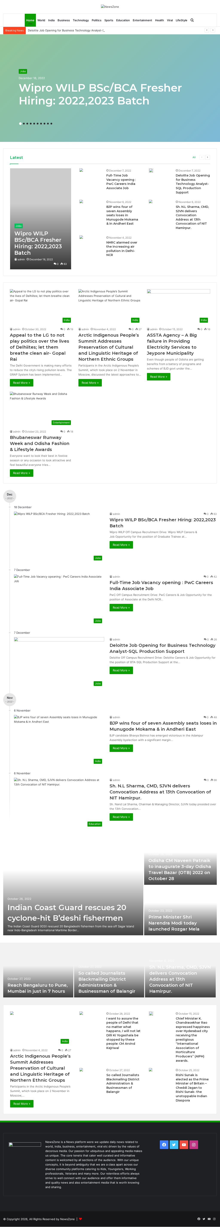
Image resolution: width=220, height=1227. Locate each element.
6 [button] (37, 123)
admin (21, 259)
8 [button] (44, 123)
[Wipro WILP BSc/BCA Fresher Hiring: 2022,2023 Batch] (40, 218)
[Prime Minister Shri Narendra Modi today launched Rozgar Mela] (180, 910)
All (194, 157)
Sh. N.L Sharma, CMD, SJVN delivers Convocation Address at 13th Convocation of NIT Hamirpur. (192, 217)
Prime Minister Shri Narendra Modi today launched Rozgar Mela (174, 923)
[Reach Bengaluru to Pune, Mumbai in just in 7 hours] (38, 973)
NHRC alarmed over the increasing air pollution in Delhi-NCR (121, 249)
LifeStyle (181, 20)
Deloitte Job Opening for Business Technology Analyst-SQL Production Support (81, 30)
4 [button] (31, 123)
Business (64, 20)
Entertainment (142, 20)
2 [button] (24, 123)
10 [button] (51, 123)
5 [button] (34, 123)
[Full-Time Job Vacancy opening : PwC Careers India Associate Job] (81, 170)
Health (159, 20)
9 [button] (48, 123)
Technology (81, 20)
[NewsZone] (110, 6)
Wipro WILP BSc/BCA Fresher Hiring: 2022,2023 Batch (100, 94)
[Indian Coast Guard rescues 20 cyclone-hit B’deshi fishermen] (73, 885)
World (41, 20)
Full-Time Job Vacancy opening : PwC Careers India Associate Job (121, 181)
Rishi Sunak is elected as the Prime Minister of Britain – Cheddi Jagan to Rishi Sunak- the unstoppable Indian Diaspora (192, 1087)
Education (123, 20)
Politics (96, 20)
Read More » (21, 382)
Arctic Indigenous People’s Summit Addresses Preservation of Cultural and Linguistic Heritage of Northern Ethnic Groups (108, 347)
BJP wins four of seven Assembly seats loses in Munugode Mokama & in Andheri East (122, 215)
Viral (170, 20)
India (51, 20)
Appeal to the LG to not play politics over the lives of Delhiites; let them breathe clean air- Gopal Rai (39, 347)
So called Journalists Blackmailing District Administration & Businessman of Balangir (122, 1083)
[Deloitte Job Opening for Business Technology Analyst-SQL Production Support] (151, 170)
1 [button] (20, 123)
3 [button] (27, 123)
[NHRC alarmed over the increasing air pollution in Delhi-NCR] (81, 237)
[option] (110, 88)
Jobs (23, 71)
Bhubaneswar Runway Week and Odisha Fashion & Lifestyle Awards (39, 443)
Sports (108, 20)
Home (30, 20)
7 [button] (41, 123)
